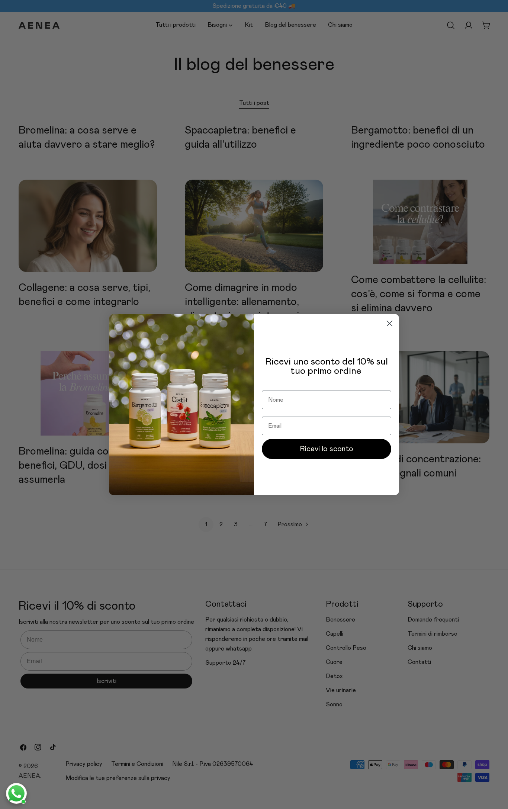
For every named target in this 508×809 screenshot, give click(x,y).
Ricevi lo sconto (326, 449)
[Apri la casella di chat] (16, 793)
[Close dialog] (389, 323)
